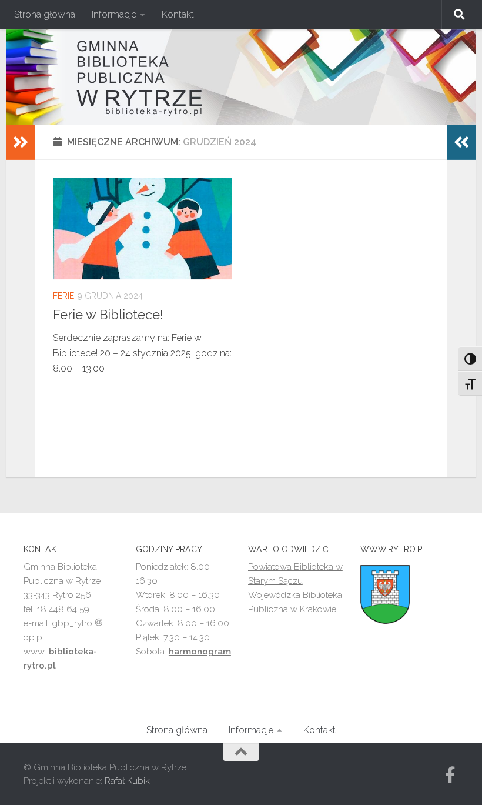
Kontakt (178, 14)
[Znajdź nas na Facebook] (450, 775)
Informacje (114, 14)
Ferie (63, 295)
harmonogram (200, 651)
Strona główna (44, 14)
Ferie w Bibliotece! (108, 314)
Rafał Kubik (127, 781)
